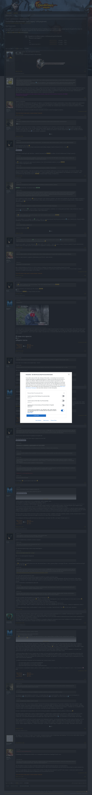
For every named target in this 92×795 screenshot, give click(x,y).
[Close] (69, 374)
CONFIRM (36, 415)
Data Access (46, 420)
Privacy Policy (54, 420)
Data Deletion (38, 420)
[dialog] (46, 397)
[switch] (62, 396)
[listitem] (46, 393)
